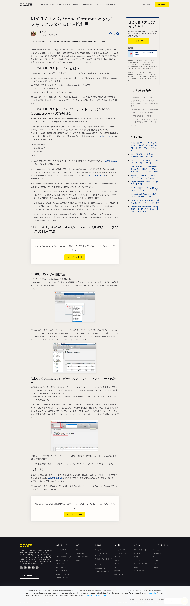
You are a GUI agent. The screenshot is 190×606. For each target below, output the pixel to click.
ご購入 (143, 5)
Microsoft (156, 560)
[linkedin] (21, 567)
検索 (148, 5)
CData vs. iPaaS (100, 568)
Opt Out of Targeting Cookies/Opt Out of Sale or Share (147, 599)
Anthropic (156, 550)
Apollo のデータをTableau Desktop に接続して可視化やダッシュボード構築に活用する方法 (145, 209)
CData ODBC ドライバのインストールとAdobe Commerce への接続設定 (144, 103)
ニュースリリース (120, 553)
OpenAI (155, 567)
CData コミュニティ (141, 550)
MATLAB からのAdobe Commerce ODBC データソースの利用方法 (144, 111)
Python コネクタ (62, 560)
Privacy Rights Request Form (95, 595)
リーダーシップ (119, 564)
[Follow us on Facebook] (110, 33)
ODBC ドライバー (62, 550)
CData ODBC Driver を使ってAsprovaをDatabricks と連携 (142, 155)
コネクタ (98, 550)
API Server (60, 564)
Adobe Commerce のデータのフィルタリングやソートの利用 (146, 120)
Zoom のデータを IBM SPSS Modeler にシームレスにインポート (145, 161)
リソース (137, 560)
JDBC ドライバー (62, 553)
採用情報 (117, 571)
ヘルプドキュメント (104, 136)
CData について (120, 550)
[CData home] (28, 5)
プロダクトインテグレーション (103, 554)
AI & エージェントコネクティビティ (103, 560)
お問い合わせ (161, 5)
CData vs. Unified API (102, 572)
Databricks (157, 553)
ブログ (136, 557)
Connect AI (80, 553)
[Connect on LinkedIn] (117, 33)
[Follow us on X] (114, 33)
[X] (25, 567)
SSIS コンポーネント (83, 557)
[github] (33, 567)
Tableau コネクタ (62, 578)
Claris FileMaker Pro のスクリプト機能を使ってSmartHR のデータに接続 (145, 201)
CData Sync (80, 550)
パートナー (99, 565)
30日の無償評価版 (55, 478)
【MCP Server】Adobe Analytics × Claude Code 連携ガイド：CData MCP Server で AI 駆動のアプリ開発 (145, 169)
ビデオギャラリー (140, 571)
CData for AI (110, 5)
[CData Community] (37, 567)
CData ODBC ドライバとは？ (142, 97)
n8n (154, 564)
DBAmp (78, 560)
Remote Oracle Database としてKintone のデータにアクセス (144, 195)
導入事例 (137, 553)
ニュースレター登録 (141, 564)
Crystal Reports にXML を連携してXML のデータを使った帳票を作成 (144, 189)
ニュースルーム (119, 557)
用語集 (136, 567)
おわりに (134, 126)
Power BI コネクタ (62, 574)
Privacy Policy (152, 593)
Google (155, 557)
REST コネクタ (61, 567)
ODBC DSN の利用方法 (142, 116)
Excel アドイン (61, 571)
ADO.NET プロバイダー (64, 557)
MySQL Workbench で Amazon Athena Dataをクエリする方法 (143, 176)
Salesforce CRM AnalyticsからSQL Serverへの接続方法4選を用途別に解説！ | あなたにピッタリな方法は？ (144, 147)
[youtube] (29, 567)
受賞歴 (116, 560)
